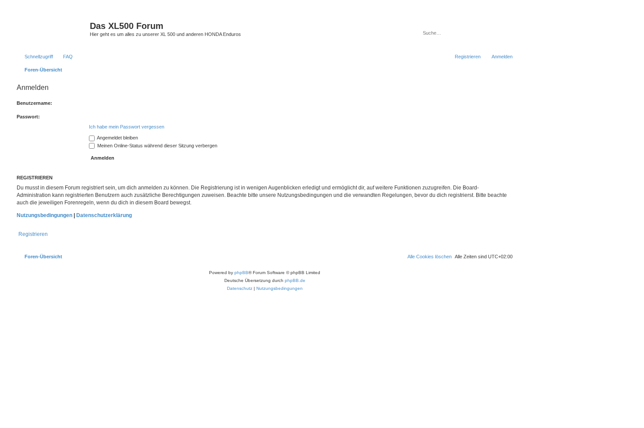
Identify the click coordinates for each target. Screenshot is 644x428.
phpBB (241, 272)
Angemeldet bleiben (117, 137)
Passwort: (28, 116)
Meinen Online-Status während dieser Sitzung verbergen (156, 145)
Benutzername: (34, 103)
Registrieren (33, 234)
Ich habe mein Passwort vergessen (126, 126)
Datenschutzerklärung (104, 215)
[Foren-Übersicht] (52, 28)
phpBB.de (295, 280)
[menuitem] (64, 56)
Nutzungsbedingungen (44, 215)
